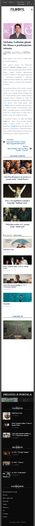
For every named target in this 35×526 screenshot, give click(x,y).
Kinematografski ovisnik (10, 492)
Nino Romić (8, 52)
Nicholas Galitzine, (7, 53)
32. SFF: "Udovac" (18, 462)
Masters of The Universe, (17, 53)
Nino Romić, (26, 52)
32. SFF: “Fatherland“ (19, 472)
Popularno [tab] (17, 235)
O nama (4, 2)
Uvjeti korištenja (20, 2)
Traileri (5, 504)
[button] (32, 10)
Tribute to (5, 507)
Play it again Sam (8, 498)
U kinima (5, 513)
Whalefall (6, 304)
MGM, (29, 53)
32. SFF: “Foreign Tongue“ (20, 452)
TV (4, 510)
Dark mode (21, 4)
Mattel (4, 54)
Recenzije (17, 447)
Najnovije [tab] (8, 235)
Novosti (5, 495)
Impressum (11, 2)
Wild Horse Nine (8, 249)
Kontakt (28, 2)
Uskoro (16, 316)
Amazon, (25, 53)
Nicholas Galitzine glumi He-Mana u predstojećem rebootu (17, 45)
